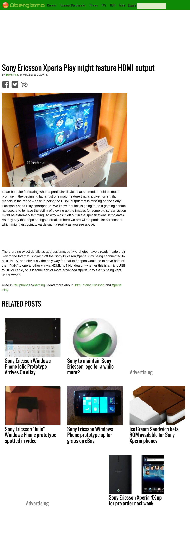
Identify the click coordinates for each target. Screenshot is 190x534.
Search (132, 5)
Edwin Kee (12, 74)
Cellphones (22, 285)
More (122, 5)
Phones (93, 5)
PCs (104, 5)
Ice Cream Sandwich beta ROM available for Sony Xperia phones (154, 434)
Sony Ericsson (93, 285)
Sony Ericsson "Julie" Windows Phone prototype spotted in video (30, 434)
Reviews (52, 5)
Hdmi (77, 285)
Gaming (39, 285)
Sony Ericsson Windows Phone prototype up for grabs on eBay (90, 434)
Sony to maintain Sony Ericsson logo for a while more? (90, 366)
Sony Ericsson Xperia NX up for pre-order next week (135, 500)
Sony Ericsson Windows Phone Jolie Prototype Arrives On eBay (28, 366)
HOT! (112, 5)
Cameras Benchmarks (73, 5)
